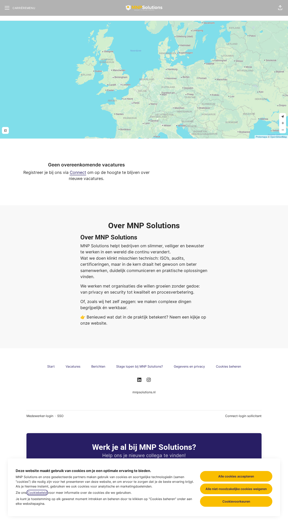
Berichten (98, 366)
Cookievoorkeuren (236, 501)
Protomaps (261, 136)
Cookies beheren (228, 366)
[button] (280, 7)
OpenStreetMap (278, 136)
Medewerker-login (39, 416)
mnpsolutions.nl (144, 392)
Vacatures (73, 366)
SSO (60, 416)
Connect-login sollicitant (243, 416)
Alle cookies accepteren (236, 476)
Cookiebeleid (37, 493)
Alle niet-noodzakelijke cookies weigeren (236, 489)
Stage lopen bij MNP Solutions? (139, 366)
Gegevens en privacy (189, 366)
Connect (78, 172)
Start (51, 366)
